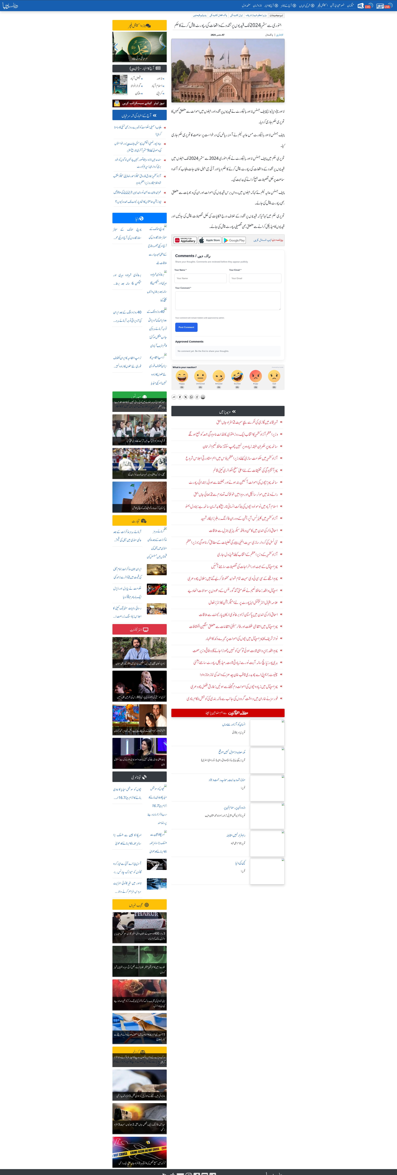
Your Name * (180, 270)
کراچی (159, 93)
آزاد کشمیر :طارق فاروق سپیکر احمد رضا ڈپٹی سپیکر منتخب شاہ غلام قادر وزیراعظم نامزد (137, 179)
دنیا (137, 218)
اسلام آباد (157, 86)
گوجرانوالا (136, 86)
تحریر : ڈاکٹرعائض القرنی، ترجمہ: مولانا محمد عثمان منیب (225, 815)
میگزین (350, 5)
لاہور (159, 78)
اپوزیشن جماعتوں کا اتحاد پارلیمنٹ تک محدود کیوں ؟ (138, 202)
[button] (116, 47)
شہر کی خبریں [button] (304, 6)
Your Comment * (183, 288)
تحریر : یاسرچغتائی (238, 732)
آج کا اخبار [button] (269, 6)
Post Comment (186, 327)
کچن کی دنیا (240, 863)
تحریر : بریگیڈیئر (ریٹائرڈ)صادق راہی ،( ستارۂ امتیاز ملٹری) (223, 760)
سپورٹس (136, 397)
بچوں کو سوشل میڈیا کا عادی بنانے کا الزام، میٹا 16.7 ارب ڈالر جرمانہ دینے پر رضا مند (127, 797)
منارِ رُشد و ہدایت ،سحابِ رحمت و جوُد (227, 780)
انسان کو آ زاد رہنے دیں (233, 724)
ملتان (138, 93)
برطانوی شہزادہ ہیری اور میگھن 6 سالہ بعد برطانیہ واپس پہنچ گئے (127, 283)
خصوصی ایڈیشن (337, 5)
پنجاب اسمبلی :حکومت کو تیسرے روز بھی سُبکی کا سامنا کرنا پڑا (137, 130)
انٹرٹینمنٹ (136, 630)
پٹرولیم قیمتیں (199, 15)
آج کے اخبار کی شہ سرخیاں (137, 115)
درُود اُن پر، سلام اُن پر (234, 808)
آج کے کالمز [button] (286, 6)
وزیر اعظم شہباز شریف (256, 15)
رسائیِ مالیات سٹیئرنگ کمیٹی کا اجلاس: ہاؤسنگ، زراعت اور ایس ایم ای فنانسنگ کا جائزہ (127, 616)
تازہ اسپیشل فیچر (137, 26)
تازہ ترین (257, 5)
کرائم (136, 1052)
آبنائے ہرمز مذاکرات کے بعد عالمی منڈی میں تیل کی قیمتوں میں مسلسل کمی (127, 540)
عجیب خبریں (136, 905)
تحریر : (243, 788)
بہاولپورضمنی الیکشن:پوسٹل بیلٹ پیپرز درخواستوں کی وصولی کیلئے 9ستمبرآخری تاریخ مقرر (137, 147)
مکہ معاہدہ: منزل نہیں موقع (232, 752)
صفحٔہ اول (247, 5)
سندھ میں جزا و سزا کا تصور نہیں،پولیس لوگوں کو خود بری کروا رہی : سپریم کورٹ (138, 163)
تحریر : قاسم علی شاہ (238, 843)
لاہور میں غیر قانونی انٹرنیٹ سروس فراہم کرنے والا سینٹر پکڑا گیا (127, 891)
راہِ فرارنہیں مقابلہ (235, 835)
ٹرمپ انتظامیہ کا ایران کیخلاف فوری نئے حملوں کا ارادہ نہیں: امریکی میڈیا (127, 366)
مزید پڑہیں (225, 411)
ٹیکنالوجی (136, 777)
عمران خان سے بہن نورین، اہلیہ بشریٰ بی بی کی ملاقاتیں (137, 192)
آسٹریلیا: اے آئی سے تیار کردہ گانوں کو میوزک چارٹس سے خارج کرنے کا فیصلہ (127, 872)
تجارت (136, 521)
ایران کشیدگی (236, 15)
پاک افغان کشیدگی (218, 15)
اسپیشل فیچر (322, 5)
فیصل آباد (135, 78)
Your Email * (235, 270)
